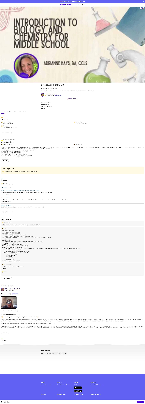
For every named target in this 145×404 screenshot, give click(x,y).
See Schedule (140, 401)
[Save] (143, 8)
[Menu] (84, 4)
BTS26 (74, 1)
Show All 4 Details (6, 278)
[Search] (82, 4)
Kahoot (4, 268)
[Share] (141, 8)
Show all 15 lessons (7, 212)
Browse (74, 4)
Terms (81, 1)
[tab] (2, 111)
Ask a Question (14, 310)
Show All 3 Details (6, 133)
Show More (5, 160)
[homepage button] (66, 4)
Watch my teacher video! (73, 98)
